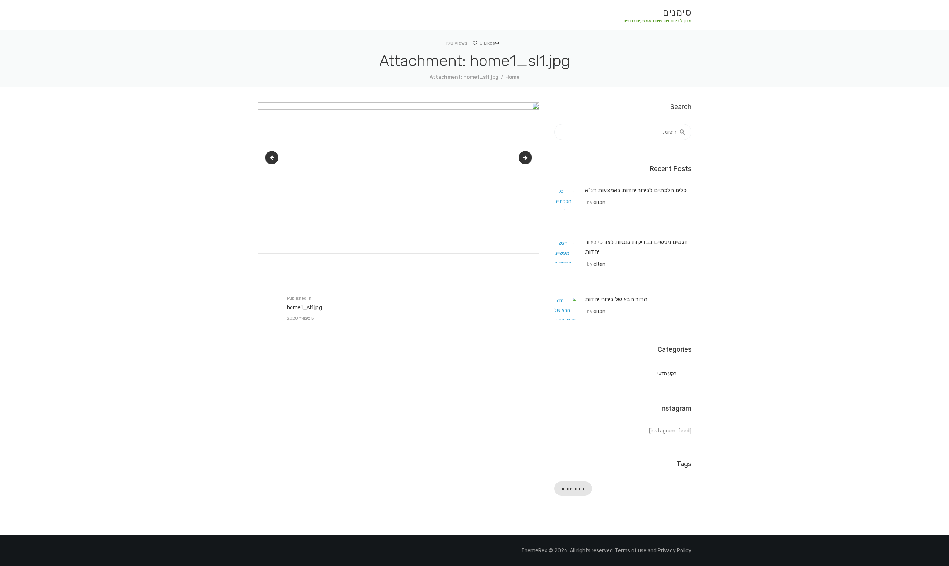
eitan (599, 202)
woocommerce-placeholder (268, 157)
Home (512, 77)
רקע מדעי (667, 373)
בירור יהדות (573, 489)
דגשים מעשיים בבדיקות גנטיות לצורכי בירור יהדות (636, 246)
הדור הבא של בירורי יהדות (616, 299)
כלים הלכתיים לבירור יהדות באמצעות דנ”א (636, 190)
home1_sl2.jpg (523, 157)
